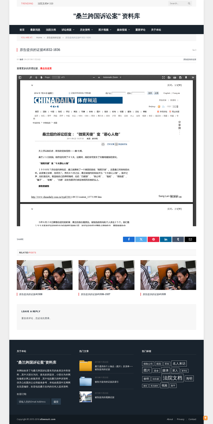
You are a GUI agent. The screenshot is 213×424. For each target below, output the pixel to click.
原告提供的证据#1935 (154, 294)
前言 (22, 29)
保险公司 (148, 363)
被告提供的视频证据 (104, 397)
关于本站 (156, 29)
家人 (175, 370)
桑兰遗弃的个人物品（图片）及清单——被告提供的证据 (114, 368)
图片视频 (103, 29)
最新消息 (35, 29)
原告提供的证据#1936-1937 (95, 294)
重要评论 (140, 29)
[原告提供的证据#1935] (168, 275)
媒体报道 (122, 29)
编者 (21, 59)
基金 (156, 370)
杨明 (146, 378)
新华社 (184, 371)
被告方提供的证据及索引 (107, 381)
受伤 (167, 363)
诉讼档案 (67, 29)
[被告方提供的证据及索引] (85, 381)
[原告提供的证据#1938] (45, 275)
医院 (158, 363)
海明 (189, 378)
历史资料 (85, 29)
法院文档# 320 (45, 3)
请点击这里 (46, 68)
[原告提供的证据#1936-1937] (106, 275)
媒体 (165, 370)
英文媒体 (154, 386)
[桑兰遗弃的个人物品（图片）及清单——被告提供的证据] (85, 365)
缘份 (145, 386)
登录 (47, 318)
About (170, 419)
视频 (164, 385)
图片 (147, 370)
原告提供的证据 (189, 59)
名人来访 (179, 363)
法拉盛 (155, 378)
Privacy (180, 419)
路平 (173, 385)
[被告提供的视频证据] (85, 396)
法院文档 (51, 29)
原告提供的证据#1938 (30, 294)
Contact (192, 419)
